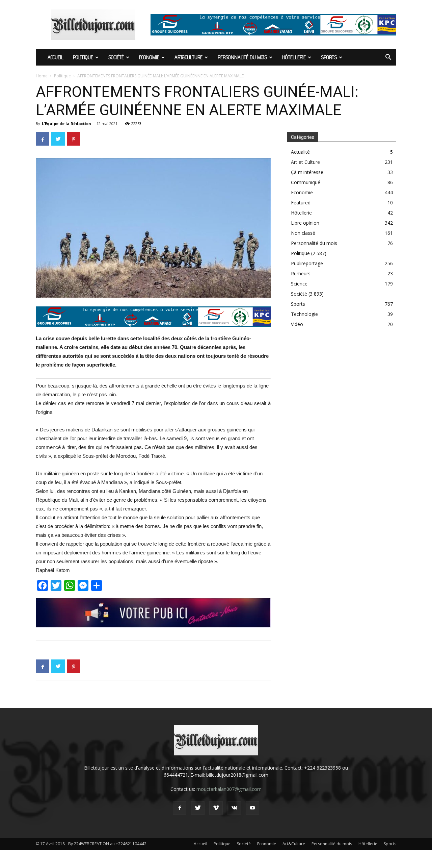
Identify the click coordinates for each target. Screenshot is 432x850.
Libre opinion (305, 223)
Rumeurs (300, 273)
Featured (300, 202)
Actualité (300, 152)
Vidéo (297, 324)
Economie (149, 57)
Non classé (303, 233)
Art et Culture (305, 162)
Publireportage (307, 263)
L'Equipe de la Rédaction (66, 123)
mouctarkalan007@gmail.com (229, 789)
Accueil (55, 57)
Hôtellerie (294, 57)
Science (299, 283)
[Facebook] (179, 808)
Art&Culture (188, 57)
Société (116, 57)
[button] (388, 58)
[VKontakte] (234, 808)
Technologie (304, 314)
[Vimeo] (216, 808)
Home (42, 76)
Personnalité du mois (242, 57)
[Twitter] (198, 808)
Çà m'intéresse (307, 172)
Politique (83, 57)
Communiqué (305, 182)
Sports (329, 57)
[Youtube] (252, 808)
